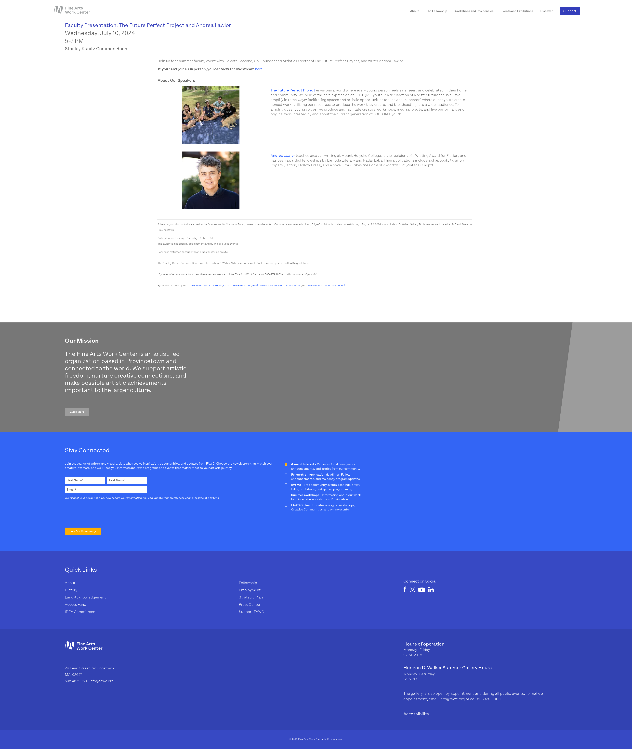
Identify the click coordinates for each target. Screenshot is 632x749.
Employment (250, 590)
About (70, 583)
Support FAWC (251, 611)
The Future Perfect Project (293, 90)
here (259, 69)
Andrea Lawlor (283, 155)
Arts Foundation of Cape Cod (205, 285)
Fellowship (248, 583)
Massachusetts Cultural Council (326, 285)
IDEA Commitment (81, 611)
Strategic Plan (251, 597)
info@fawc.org (452, 699)
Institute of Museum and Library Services (276, 285)
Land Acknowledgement (85, 597)
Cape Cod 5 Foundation (237, 285)
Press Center (250, 604)
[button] (77, 412)
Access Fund (75, 604)
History (71, 590)
